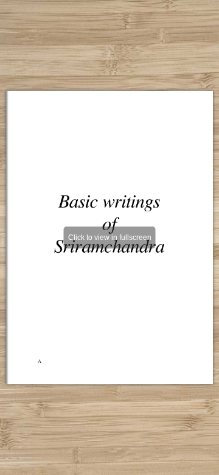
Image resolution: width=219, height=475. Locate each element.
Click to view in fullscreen (109, 237)
